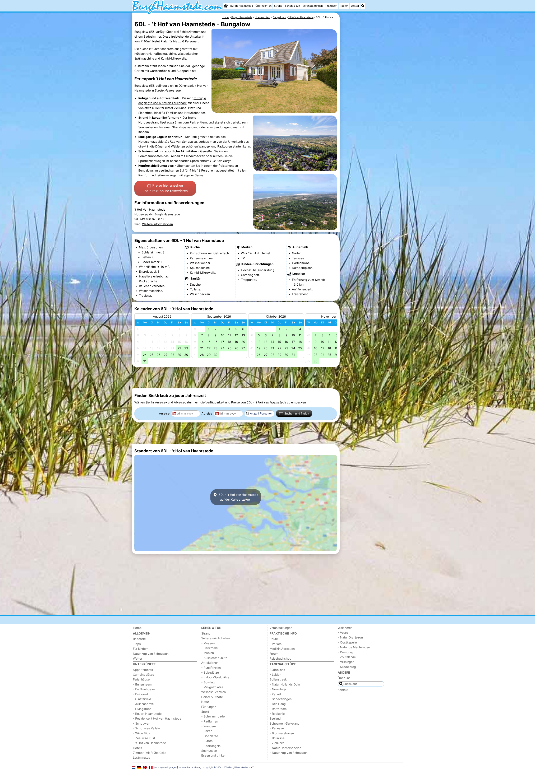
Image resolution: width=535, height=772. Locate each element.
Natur (205, 701)
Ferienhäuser (142, 679)
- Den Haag (278, 704)
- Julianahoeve (143, 704)
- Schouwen (141, 723)
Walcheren (345, 628)
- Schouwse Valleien (147, 728)
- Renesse (277, 728)
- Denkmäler (209, 648)
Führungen (208, 706)
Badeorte (139, 639)
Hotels (137, 748)
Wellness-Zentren (213, 692)
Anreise (164, 413)
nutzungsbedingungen (165, 767)
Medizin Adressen (282, 648)
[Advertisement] (372, 108)
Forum (274, 653)
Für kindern (140, 648)
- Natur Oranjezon (350, 637)
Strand (278, 5)
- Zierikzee (277, 743)
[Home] (226, 6)
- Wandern (208, 726)
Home (137, 628)
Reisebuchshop (281, 658)
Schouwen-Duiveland (284, 723)
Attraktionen (209, 662)
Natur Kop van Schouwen (150, 653)
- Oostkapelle (347, 642)
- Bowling (208, 682)
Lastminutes (141, 757)
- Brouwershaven (282, 733)
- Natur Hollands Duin (285, 684)
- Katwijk (276, 694)
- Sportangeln (210, 746)
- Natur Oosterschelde (285, 748)
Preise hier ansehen (165, 188)
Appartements (143, 670)
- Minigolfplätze (212, 687)
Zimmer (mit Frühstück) (149, 752)
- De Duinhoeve (144, 689)
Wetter (355, 5)
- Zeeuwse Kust (144, 738)
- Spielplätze (210, 672)
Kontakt (343, 690)
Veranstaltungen (312, 5)
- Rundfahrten (211, 667)
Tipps (137, 644)
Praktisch (331, 5)
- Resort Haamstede (147, 713)
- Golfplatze (209, 736)
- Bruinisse (277, 738)
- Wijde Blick (141, 733)
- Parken (276, 644)
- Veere (343, 632)
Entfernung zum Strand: (308, 279)
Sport (205, 711)
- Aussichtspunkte (214, 658)
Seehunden (209, 750)
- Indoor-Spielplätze (215, 677)
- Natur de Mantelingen (354, 647)
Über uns (344, 678)
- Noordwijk (278, 689)
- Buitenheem (142, 684)
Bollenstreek (278, 679)
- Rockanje (277, 713)
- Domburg (345, 652)
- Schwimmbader (213, 716)
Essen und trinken (213, 755)
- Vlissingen (346, 662)
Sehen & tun (292, 5)
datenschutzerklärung (190, 767)
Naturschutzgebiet (167, 141)
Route (274, 639)
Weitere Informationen (157, 224)
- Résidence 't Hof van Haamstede (157, 718)
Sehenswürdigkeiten (215, 638)
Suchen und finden (296, 413)
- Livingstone (142, 709)
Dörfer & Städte (212, 697)
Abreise (207, 413)
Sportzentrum (211, 161)
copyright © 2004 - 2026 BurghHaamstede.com (228, 767)
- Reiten (206, 731)
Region (344, 5)
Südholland (277, 670)
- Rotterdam (278, 709)
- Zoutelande (347, 657)
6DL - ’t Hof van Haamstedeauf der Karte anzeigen (238, 497)
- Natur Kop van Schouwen (288, 752)
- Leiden (275, 674)
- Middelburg (347, 667)
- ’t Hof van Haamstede (149, 743)
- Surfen (207, 741)
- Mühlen (207, 653)
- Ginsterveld (142, 699)
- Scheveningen (281, 699)
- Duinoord (140, 694)
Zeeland (275, 718)
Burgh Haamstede (241, 5)
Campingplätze (143, 674)
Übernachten (263, 5)
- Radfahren (209, 721)
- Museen (208, 643)
